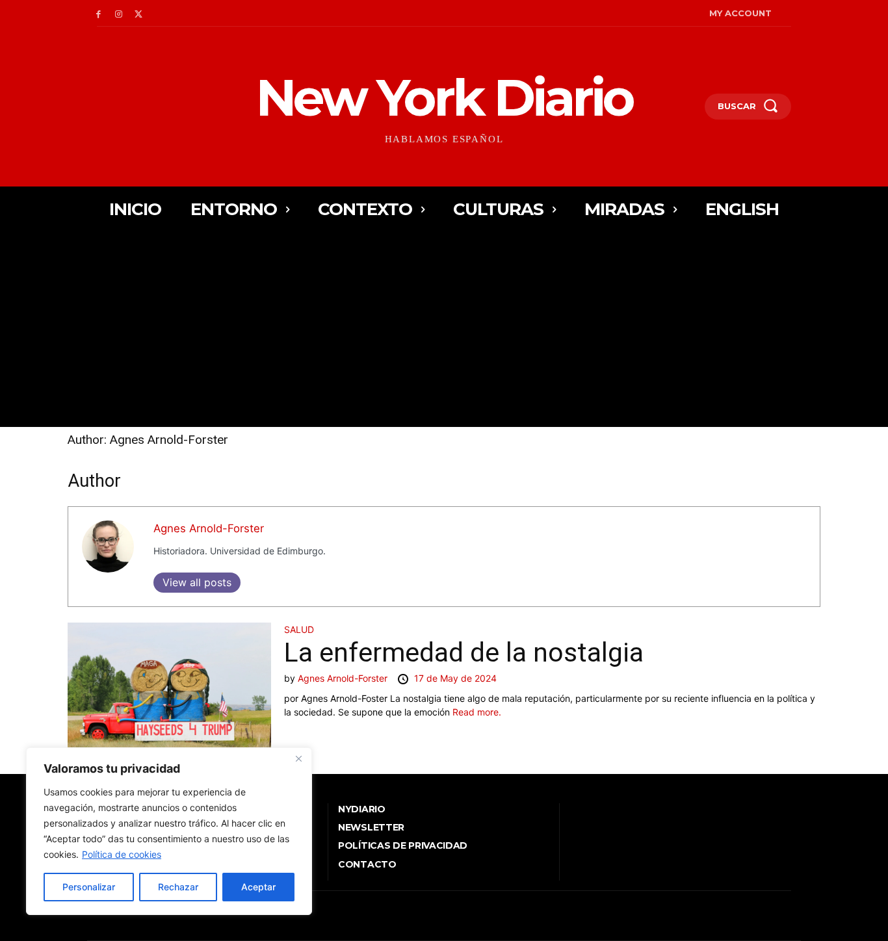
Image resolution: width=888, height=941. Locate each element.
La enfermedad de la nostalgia (464, 652)
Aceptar (258, 886)
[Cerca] (298, 758)
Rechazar (178, 886)
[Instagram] (118, 13)
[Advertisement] (444, 329)
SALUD (299, 629)
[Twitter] (139, 13)
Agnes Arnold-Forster (208, 528)
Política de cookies (121, 854)
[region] (169, 831)
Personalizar (88, 886)
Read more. (476, 711)
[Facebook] (98, 13)
